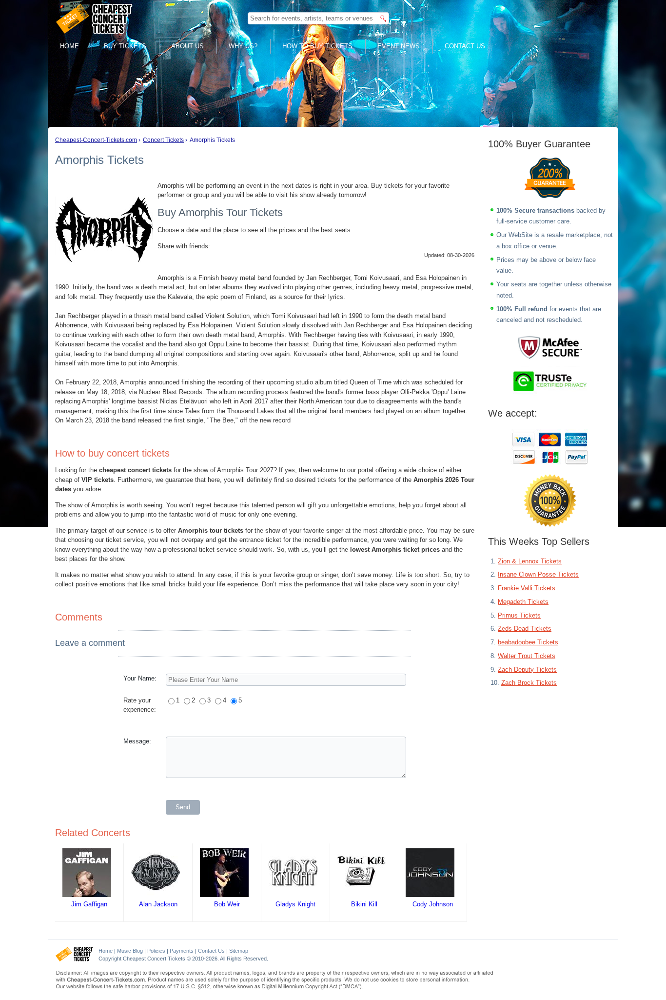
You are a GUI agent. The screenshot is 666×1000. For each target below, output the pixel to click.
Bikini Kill (364, 904)
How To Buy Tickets (317, 46)
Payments (182, 951)
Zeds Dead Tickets (524, 628)
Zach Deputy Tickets (527, 669)
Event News (398, 46)
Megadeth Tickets (523, 601)
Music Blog (130, 951)
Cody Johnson (432, 904)
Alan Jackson (158, 904)
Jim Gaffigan (89, 904)
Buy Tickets (125, 46)
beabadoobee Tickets (528, 642)
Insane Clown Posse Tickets (538, 574)
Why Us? (243, 46)
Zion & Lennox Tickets (530, 561)
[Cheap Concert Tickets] (74, 959)
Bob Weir (227, 904)
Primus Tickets (519, 615)
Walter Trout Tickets (526, 656)
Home (69, 46)
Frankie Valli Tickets (526, 588)
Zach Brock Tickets (529, 682)
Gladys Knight (295, 904)
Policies (156, 951)
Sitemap (238, 951)
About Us (187, 46)
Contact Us (465, 46)
